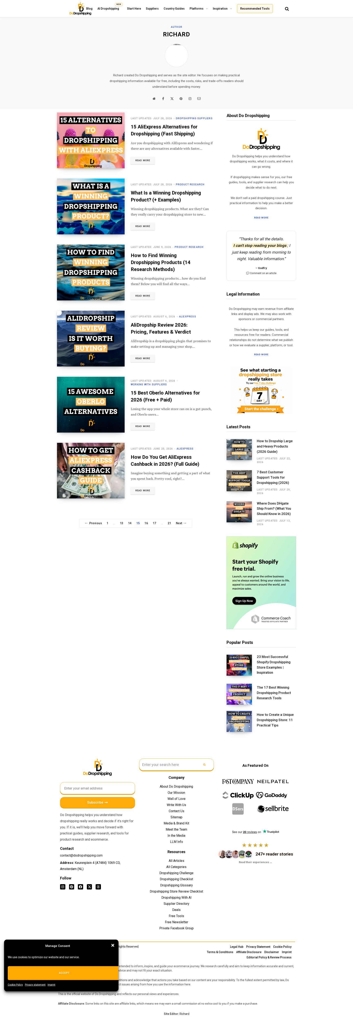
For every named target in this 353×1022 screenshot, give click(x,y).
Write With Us (176, 805)
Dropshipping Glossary (176, 885)
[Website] (154, 98)
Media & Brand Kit (176, 823)
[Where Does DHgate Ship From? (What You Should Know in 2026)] (242, 513)
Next (179, 523)
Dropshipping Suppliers (194, 118)
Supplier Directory (176, 904)
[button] (113, 945)
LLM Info (176, 842)
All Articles (176, 861)
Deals (176, 910)
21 (169, 523)
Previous (95, 523)
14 (130, 523)
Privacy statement (35, 984)
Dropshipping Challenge (176, 873)
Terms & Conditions (220, 952)
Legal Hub (236, 946)
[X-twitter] (89, 886)
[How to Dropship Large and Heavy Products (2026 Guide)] (242, 451)
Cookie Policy (15, 984)
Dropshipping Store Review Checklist (176, 891)
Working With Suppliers (149, 384)
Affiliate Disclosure (248, 952)
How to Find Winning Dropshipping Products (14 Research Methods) (160, 262)
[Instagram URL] (190, 98)
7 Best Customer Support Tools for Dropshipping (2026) (273, 477)
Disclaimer (271, 952)
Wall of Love (176, 799)
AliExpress (187, 316)
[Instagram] (62, 886)
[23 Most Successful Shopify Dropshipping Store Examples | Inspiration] (242, 666)
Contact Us (176, 811)
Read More (142, 160)
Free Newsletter (176, 922)
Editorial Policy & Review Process (269, 957)
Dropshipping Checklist (176, 879)
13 (121, 523)
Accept (64, 972)
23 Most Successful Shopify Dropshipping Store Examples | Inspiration (273, 665)
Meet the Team (176, 829)
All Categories (176, 867)
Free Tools (176, 916)
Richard (184, 1013)
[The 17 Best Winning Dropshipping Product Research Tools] (242, 694)
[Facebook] (163, 98)
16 (146, 523)
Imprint (51, 984)
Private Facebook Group (176, 928)
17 (154, 523)
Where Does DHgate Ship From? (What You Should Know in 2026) (274, 508)
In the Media (176, 836)
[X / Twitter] (172, 98)
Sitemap (176, 817)
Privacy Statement (258, 946)
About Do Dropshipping (176, 786)
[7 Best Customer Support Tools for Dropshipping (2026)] (242, 482)
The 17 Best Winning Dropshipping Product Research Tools (274, 692)
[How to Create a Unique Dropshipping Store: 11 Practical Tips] (242, 721)
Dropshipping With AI (176, 897)
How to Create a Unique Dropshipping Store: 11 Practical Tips (275, 720)
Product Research (190, 184)
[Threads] (98, 886)
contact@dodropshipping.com (81, 855)
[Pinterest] (181, 98)
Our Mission (176, 793)
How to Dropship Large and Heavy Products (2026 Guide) (275, 446)
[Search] (287, 8)
